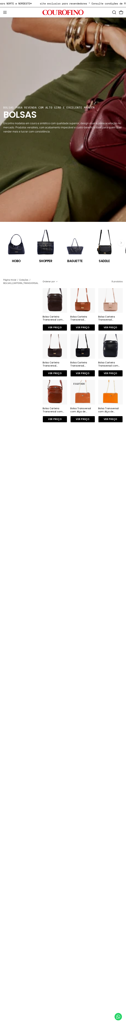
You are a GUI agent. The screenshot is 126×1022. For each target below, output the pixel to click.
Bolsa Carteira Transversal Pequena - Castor (81, 318)
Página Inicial (9, 280)
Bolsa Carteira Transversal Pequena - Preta (80, 364)
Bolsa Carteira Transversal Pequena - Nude (108, 318)
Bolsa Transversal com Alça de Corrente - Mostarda (108, 410)
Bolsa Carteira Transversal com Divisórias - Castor (53, 410)
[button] (114, 12)
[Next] (121, 243)
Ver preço (55, 327)
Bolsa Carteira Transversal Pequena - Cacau (53, 364)
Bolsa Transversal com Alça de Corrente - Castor (81, 410)
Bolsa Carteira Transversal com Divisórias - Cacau (53, 318)
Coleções (23, 280)
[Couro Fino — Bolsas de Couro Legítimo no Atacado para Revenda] (63, 12)
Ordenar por (49, 281)
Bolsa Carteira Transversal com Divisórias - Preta (108, 364)
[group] (63, 246)
